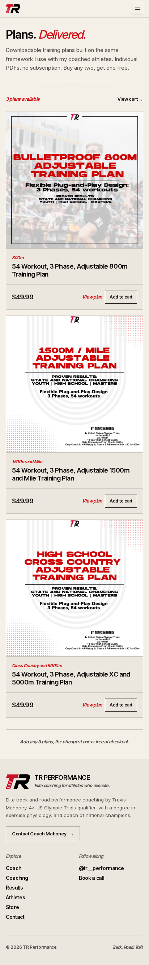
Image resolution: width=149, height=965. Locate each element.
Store (12, 907)
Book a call (91, 878)
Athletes (15, 897)
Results (14, 887)
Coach (13, 868)
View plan (92, 297)
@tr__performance (101, 868)
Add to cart (121, 297)
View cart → (130, 99)
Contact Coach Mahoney (43, 833)
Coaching (17, 878)
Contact (15, 917)
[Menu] (137, 8)
